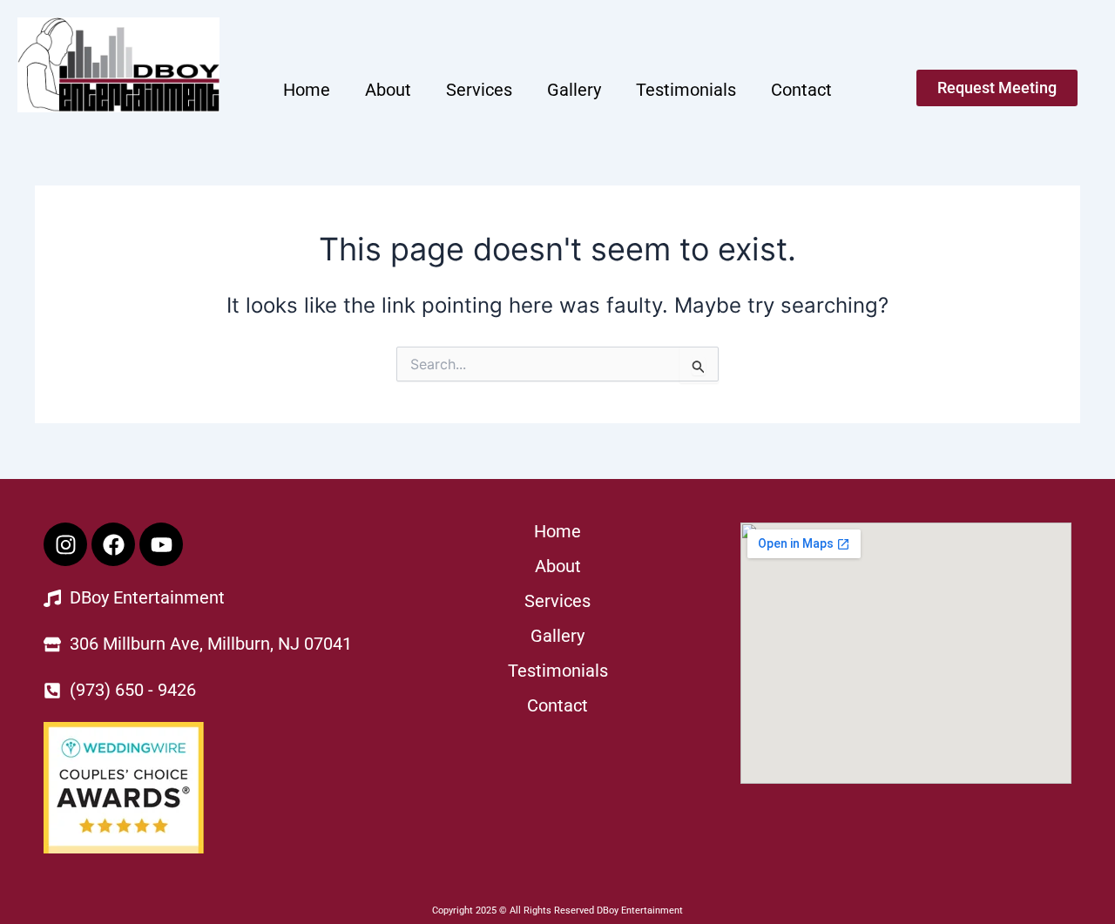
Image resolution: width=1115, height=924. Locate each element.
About (388, 89)
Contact (801, 89)
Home (306, 89)
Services (479, 89)
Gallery (574, 89)
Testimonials (686, 89)
